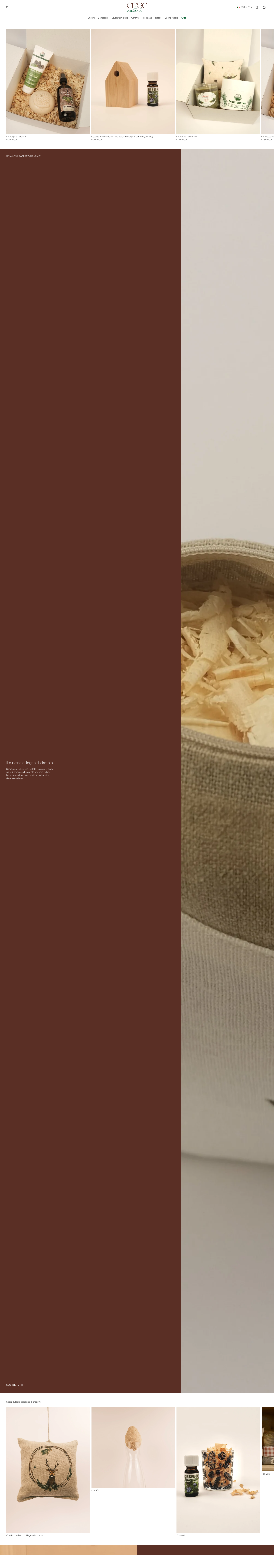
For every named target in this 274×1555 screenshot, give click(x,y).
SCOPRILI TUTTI (14, 1384)
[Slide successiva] (264, 1472)
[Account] (257, 7)
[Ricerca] (7, 7)
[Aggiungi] (85, 129)
